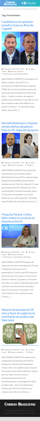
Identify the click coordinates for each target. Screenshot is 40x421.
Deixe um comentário (16, 71)
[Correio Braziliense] (11, 3)
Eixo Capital (13, 74)
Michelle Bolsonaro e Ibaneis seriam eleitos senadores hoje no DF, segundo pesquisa (20, 126)
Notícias (25, 74)
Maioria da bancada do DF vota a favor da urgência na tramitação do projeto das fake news (18, 315)
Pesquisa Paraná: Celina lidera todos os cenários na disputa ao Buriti (18, 218)
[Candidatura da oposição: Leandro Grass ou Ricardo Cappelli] (20, 48)
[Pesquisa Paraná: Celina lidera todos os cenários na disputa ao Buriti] (20, 236)
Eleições (20, 74)
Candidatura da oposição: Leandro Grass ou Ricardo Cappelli (18, 25)
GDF (24, 257)
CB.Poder (6, 74)
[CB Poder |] (29, 3)
